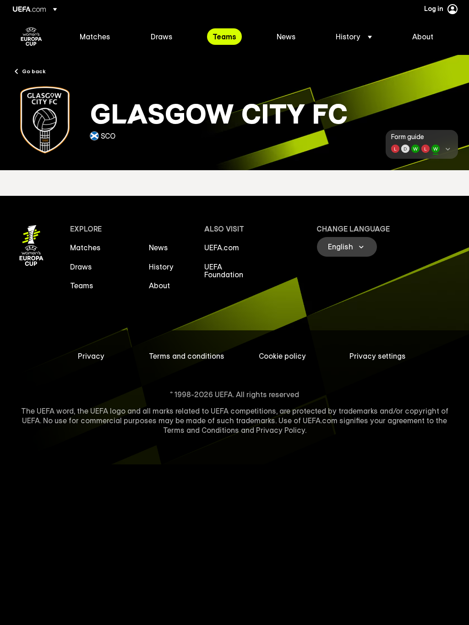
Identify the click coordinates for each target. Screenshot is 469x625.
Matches (85, 247)
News (158, 247)
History (161, 267)
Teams (81, 285)
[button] (354, 36)
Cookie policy (282, 356)
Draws (81, 267)
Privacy (91, 356)
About (159, 285)
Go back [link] (34, 71)
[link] (95, 36)
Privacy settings (377, 356)
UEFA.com (221, 247)
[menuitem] (104, 36)
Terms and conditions (186, 356)
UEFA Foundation (223, 271)
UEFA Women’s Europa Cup (31, 36)
